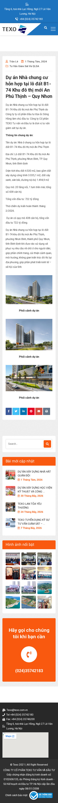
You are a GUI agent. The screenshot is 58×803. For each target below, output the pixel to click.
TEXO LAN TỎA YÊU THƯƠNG (30, 505)
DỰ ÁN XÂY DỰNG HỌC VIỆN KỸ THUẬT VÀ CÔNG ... (35, 489)
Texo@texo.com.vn (17, 710)
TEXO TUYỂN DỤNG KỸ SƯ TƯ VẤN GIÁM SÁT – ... (33, 521)
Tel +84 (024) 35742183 (20, 714)
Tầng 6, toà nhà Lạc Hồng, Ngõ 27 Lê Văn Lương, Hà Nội (27, 11)
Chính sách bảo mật (16, 795)
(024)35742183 (29, 670)
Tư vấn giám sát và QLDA (24, 66)
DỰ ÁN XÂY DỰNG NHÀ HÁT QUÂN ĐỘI (34, 473)
